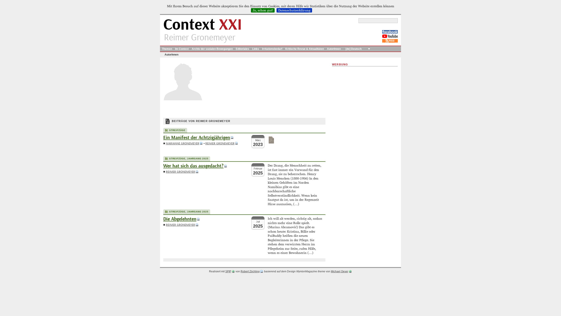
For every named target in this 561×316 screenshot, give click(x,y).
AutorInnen (334, 48)
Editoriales (242, 48)
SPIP (228, 271)
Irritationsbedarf (272, 48)
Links (255, 48)
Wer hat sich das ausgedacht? (193, 166)
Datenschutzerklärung (294, 10)
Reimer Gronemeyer (219, 143)
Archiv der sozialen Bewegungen (212, 48)
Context (202, 24)
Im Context (182, 48)
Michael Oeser (339, 271)
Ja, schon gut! (263, 10)
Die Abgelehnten (179, 219)
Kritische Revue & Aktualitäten (304, 48)
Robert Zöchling (250, 271)
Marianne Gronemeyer (182, 143)
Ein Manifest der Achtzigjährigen (196, 138)
